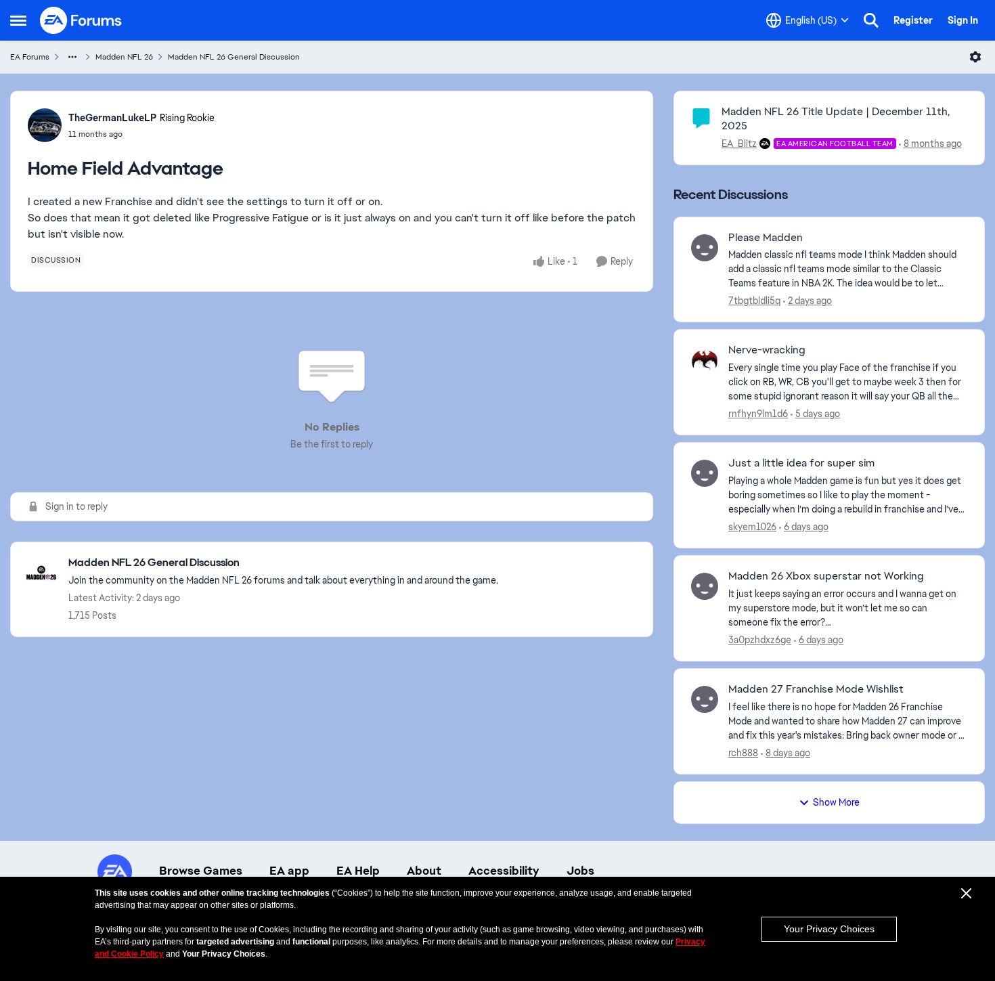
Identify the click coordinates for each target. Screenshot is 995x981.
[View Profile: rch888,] (704, 699)
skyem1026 (752, 527)
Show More (836, 802)
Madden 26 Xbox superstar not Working (826, 576)
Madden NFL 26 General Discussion (234, 56)
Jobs (580, 870)
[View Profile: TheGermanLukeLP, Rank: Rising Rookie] (45, 125)
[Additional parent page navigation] (72, 56)
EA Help (358, 870)
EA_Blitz (739, 143)
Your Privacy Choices (829, 928)
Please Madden (765, 237)
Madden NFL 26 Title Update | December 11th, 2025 (836, 118)
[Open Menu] (975, 56)
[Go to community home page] (81, 20)
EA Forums (29, 56)
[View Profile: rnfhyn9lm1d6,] (704, 360)
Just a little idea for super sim (801, 463)
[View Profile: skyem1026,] (704, 473)
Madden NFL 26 (124, 56)
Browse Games (200, 870)
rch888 (743, 753)
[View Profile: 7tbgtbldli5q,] (704, 247)
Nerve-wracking (766, 350)
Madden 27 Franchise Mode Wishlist (816, 689)
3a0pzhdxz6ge (759, 640)
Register (913, 20)
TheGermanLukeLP (112, 118)
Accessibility (503, 870)
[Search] (871, 20)
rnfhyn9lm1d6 (758, 414)
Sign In (963, 20)
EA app (289, 870)
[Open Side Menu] (18, 20)
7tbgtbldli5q (754, 301)
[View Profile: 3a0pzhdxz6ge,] (704, 586)
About (424, 870)
